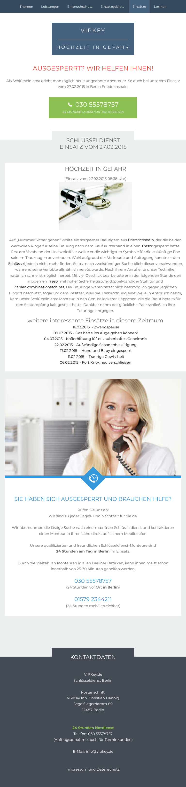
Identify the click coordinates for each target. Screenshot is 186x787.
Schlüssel (16, 263)
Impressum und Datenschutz (93, 769)
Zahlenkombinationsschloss (39, 287)
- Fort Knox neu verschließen (95, 362)
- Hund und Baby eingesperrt (96, 350)
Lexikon (160, 6)
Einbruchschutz (80, 6)
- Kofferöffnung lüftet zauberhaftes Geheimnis (95, 338)
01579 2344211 (93, 599)
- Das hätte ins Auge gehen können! (96, 333)
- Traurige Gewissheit (96, 356)
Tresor (147, 246)
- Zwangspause (96, 327)
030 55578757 (93, 107)
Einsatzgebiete (112, 6)
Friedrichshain (141, 240)
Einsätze (139, 6)
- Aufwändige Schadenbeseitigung (95, 344)
